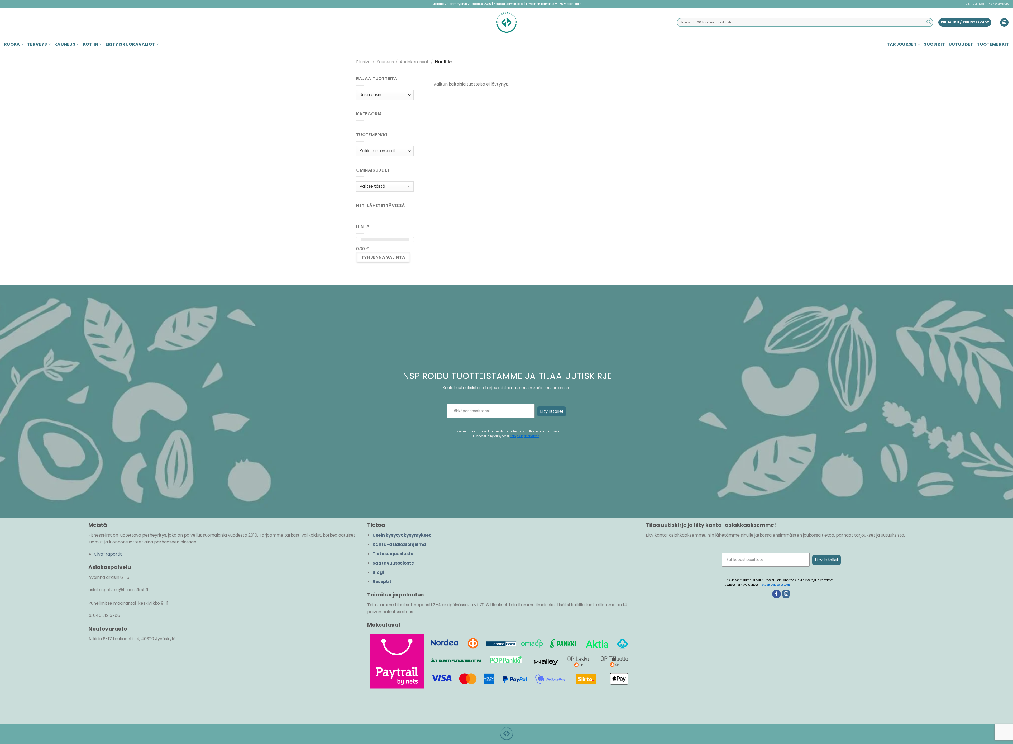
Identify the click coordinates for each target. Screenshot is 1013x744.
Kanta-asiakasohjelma (399, 544)
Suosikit (934, 44)
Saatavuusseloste (393, 563)
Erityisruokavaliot (130, 44)
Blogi (378, 572)
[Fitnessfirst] (506, 22)
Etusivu (363, 62)
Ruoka (12, 44)
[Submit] (928, 22)
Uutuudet (961, 44)
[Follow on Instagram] (786, 594)
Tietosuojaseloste (392, 554)
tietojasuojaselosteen (524, 436)
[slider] (358, 239)
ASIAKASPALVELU (999, 4)
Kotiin (90, 44)
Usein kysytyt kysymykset (401, 535)
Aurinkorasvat (414, 62)
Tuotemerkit (993, 44)
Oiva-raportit (108, 554)
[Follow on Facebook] (776, 594)
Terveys (37, 44)
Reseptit (381, 582)
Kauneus (64, 44)
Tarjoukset (902, 44)
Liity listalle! (551, 411)
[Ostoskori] (1004, 22)
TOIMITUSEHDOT (974, 4)
